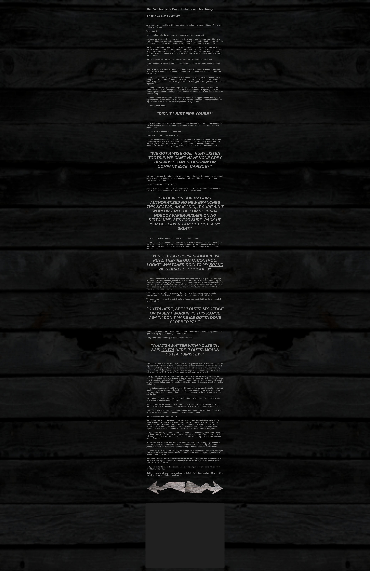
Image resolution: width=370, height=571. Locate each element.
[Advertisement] (185, 510)
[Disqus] (185, 541)
